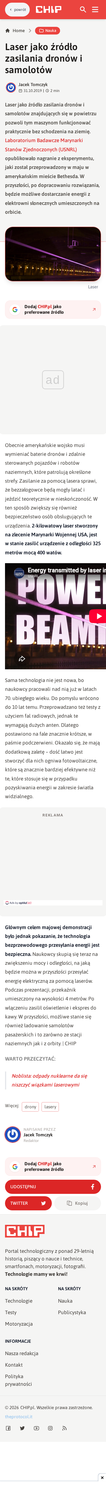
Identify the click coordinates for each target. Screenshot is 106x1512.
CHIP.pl (27, 1407)
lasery (50, 1106)
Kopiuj (81, 1203)
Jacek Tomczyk (33, 84)
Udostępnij (23, 1186)
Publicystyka (72, 1312)
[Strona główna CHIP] (48, 9)
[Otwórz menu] (95, 9)
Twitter (19, 1203)
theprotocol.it (18, 1416)
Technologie (18, 1301)
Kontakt (14, 1365)
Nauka (50, 30)
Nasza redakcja (21, 1353)
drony (30, 1106)
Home (19, 30)
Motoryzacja (19, 1324)
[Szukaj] (83, 9)
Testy (10, 1312)
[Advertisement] (53, 859)
